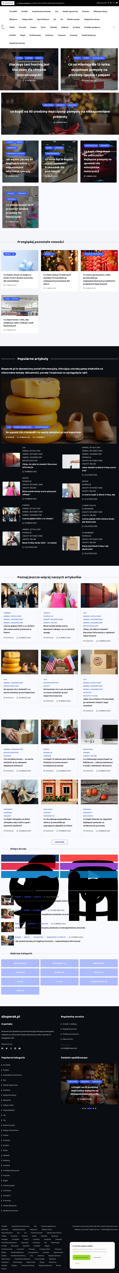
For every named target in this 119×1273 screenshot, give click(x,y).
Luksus (26, 1239)
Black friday (30, 1262)
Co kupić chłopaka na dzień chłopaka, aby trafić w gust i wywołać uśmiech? (17, 822)
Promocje (73, 35)
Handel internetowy (17, 43)
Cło (61, 19)
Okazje (42, 1262)
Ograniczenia (58, 1252)
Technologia (17, 1262)
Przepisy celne (44, 1249)
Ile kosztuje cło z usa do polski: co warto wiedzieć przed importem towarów (58, 693)
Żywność (26, 1246)
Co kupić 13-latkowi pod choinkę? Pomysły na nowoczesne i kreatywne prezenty (59, 762)
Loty (31, 1255)
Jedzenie (41, 1255)
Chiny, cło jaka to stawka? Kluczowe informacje (39, 466)
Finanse (33, 27)
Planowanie (5, 1259)
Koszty (4, 1268)
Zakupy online (27, 19)
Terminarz (5, 1262)
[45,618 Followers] (30, 874)
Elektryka (52, 1259)
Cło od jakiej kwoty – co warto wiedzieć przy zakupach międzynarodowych (18, 762)
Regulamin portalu (70, 1029)
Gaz (56, 11)
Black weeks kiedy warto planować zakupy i (39, 493)
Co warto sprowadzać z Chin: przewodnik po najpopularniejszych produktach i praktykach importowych (99, 279)
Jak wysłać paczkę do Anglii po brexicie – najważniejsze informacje (47, 941)
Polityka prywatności (71, 1034)
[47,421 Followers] (30, 866)
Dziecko (4, 1265)
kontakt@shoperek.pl (69, 1048)
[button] (82, 1108)
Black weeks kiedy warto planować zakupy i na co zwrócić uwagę (59, 629)
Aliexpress (13, 19)
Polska (12, 27)
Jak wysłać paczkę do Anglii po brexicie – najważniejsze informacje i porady (19, 165)
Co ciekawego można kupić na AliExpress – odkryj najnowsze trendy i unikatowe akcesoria (98, 762)
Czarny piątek (98, 981)
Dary (20, 991)
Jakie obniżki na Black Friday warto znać (99, 469)
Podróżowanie (35, 35)
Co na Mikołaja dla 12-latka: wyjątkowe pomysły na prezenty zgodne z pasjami (89, 70)
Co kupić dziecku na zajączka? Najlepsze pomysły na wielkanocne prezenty (97, 822)
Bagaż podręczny (45, 1265)
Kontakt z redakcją (70, 1024)
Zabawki (53, 27)
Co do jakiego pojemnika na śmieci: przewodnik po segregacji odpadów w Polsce (57, 822)
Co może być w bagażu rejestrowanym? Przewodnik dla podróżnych (59, 165)
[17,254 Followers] (89, 874)
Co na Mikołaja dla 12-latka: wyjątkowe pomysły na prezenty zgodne (48, 914)
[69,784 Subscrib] (89, 858)
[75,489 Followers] (89, 866)
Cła (55, 19)
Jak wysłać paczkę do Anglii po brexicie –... (45, 3)
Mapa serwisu (68, 1039)
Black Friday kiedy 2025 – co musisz (39, 543)
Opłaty (3, 1255)
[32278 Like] (30, 858)
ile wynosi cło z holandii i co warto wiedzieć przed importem (43, 432)
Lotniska (46, 1252)
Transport (62, 35)
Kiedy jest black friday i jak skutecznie (95, 548)
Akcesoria (20, 963)
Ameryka (98, 963)
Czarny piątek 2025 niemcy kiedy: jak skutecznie (98, 520)
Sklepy (3, 1252)
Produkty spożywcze (92, 27)
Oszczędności (33, 1252)
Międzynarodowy (100, 11)
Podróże (12, 35)
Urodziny (76, 27)
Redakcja (11, 437)
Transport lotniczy (27, 1265)
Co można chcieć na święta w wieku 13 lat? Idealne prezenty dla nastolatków (18, 278)
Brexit (98, 972)
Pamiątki (4, 1239)
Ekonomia (14, 1246)
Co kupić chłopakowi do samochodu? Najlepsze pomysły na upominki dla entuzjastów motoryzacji (97, 161)
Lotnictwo (49, 35)
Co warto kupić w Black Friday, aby (98, 494)
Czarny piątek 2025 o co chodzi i (37, 518)
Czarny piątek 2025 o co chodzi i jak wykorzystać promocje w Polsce (19, 629)
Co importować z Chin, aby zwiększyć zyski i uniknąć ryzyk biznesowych (18, 323)
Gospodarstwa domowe (41, 11)
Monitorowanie (73, 19)
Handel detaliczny (89, 35)
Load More (59, 842)
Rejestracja (55, 1242)
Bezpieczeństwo (54, 1255)
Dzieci (43, 27)
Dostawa (85, 11)
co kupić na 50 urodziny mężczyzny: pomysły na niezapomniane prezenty (60, 114)
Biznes (59, 972)
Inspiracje (24, 1242)
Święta (14, 1265)
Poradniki (13, 11)
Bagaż (22, 35)
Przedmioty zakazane (22, 1259)
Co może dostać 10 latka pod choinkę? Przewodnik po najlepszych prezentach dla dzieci (57, 279)
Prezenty (22, 27)
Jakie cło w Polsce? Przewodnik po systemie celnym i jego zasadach (98, 702)
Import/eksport (43, 19)
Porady (4, 1246)
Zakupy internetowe (92, 19)
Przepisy (32, 1249)
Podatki (24, 11)
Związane (47, 1239)
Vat (45, 1242)
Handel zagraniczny (70, 11)
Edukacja (64, 27)
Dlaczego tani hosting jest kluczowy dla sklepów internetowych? (29, 70)
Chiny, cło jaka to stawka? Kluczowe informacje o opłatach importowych (99, 632)
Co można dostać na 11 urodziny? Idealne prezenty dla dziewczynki (19, 211)
